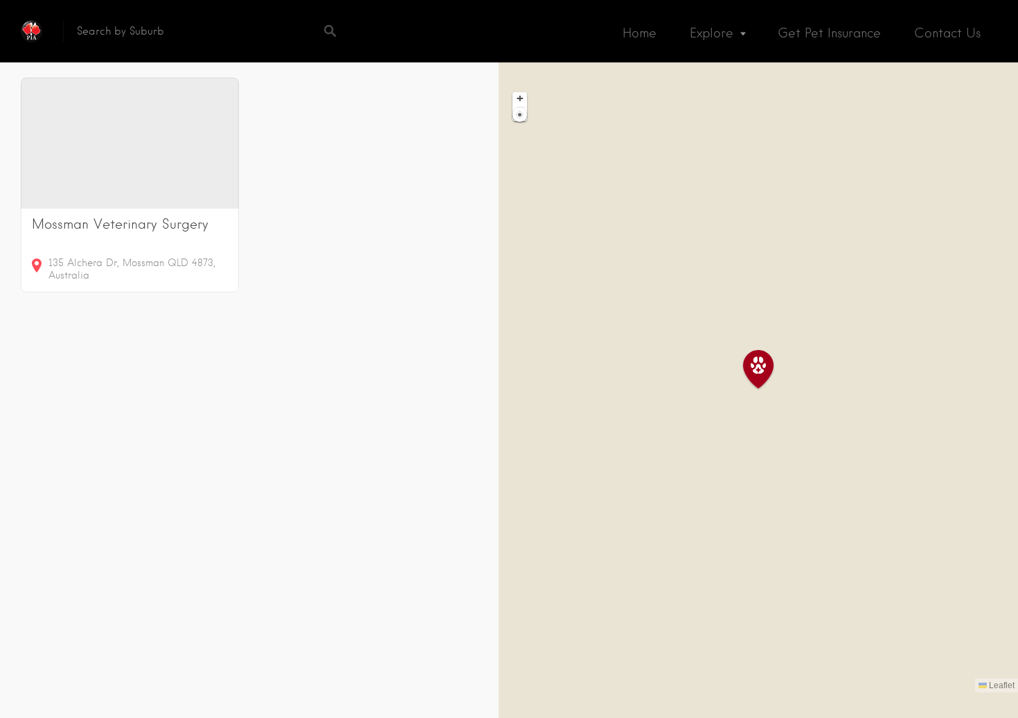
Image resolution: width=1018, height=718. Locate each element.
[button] (766, 369)
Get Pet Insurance (829, 33)
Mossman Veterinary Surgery (120, 224)
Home (640, 33)
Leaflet (1001, 685)
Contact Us (947, 33)
